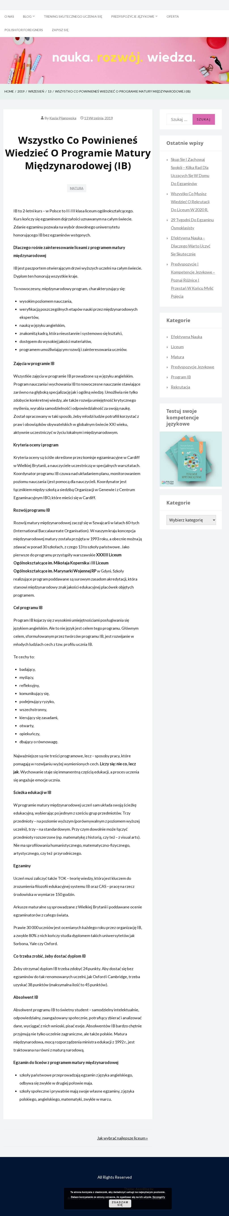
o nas (9, 16)
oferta (173, 16)
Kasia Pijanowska (62, 118)
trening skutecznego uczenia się (73, 16)
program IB (181, 376)
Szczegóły (159, 1197)
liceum (177, 346)
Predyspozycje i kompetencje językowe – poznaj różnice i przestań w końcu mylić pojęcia (193, 280)
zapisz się (60, 30)
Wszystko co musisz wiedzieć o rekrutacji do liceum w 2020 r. (190, 201)
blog (27, 16)
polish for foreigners (23, 30)
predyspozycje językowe (132, 16)
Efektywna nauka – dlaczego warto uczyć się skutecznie (190, 245)
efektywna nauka (186, 336)
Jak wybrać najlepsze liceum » (122, 1138)
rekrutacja (180, 386)
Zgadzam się (120, 1203)
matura (76, 188)
